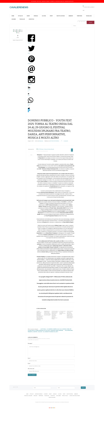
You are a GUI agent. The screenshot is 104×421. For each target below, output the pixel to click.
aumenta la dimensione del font (31, 150)
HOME (13, 15)
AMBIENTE (71, 15)
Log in (90, 22)
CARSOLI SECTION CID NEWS (74, 395)
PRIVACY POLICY (65, 395)
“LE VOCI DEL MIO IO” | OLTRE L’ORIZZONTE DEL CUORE (62, 313)
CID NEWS (14, 19)
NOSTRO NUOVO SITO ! (69, 1)
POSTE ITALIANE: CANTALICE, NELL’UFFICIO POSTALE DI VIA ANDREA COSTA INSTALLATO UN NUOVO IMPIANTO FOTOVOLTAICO (70, 314)
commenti (66, 141)
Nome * (29, 358)
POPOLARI (35, 395)
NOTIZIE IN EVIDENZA (54, 141)
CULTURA (44, 15)
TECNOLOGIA (89, 15)
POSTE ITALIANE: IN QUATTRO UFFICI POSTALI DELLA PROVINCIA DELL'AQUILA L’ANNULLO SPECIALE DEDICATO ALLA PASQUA (55, 315)
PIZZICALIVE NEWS (52, 397)
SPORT (51, 15)
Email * (29, 363)
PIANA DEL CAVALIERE (28, 395)
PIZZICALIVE (22, 19)
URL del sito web (31, 368)
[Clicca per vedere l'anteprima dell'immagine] (55, 149)
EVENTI (28, 15)
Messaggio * (30, 343)
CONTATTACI (31, 19)
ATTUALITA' (20, 15)
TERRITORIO (79, 15)
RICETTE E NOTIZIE (61, 15)
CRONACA (36, 15)
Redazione (41, 141)
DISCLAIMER (58, 395)
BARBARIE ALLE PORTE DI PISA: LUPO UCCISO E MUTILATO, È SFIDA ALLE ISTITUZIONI (47, 313)
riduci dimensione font (30, 150)
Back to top (15, 387)
